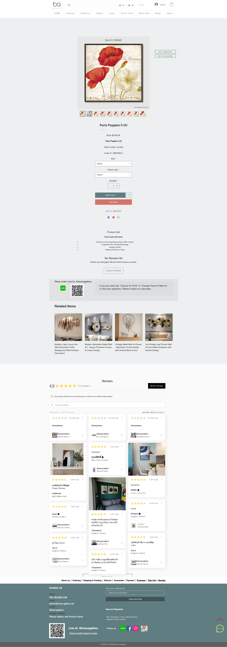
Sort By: (145, 412)
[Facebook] (129, 628)
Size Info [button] (152, 580)
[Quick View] (68, 327)
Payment (130, 580)
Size (113, 159)
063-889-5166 (60, 597)
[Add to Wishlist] (129, 195)
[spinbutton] (113, 185)
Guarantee (119, 580)
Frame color (113, 170)
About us (65, 580)
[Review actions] (82, 418)
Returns (107, 580)
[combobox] (113, 163)
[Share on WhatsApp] (118, 217)
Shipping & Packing (92, 580)
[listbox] (143, 5)
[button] (143, 5)
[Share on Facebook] (108, 217)
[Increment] (117, 185)
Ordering (76, 580)
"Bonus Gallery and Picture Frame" (66, 616)
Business (141, 580)
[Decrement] (109, 185)
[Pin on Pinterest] (113, 217)
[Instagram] (135, 628)
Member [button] (162, 580)
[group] (113, 334)
